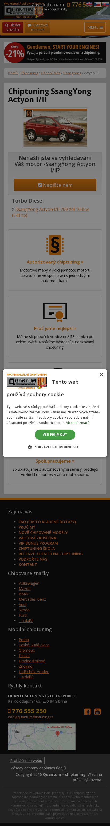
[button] (55, 447)
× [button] (101, 375)
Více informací (77, 422)
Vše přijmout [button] (55, 434)
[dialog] (55, 413)
